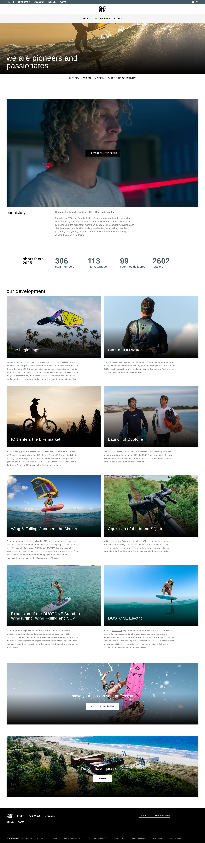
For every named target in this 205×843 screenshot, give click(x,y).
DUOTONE (143, 455)
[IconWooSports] (63, 2)
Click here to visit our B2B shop (154, 815)
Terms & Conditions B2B (98, 838)
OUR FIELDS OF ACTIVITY (122, 78)
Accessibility (157, 838)
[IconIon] (10, 2)
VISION (87, 78)
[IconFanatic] (39, 2)
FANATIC (38, 548)
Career (118, 18)
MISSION (99, 78)
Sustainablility (102, 18)
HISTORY (74, 78)
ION (110, 362)
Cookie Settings (175, 838)
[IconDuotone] (24, 2)
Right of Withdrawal (138, 838)
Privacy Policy (119, 838)
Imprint (54, 838)
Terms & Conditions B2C (72, 838)
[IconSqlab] (52, 2)
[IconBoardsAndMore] (102, 9)
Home (86, 18)
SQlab (125, 541)
